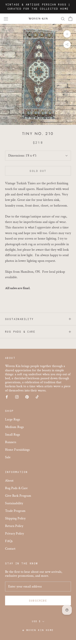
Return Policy (14, 526)
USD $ (36, 621)
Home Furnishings (17, 450)
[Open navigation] (6, 18)
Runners (10, 442)
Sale (8, 457)
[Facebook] (6, 397)
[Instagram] (17, 397)
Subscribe (38, 600)
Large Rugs (12, 419)
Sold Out (38, 171)
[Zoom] (67, 34)
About (9, 480)
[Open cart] (70, 19)
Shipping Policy (15, 518)
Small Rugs (12, 434)
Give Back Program (18, 496)
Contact (10, 549)
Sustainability (19, 319)
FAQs (9, 541)
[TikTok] (37, 397)
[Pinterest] (27, 397)
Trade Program (15, 511)
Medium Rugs (14, 427)
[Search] (63, 18)
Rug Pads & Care (20, 331)
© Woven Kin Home (38, 630)
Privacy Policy (14, 533)
